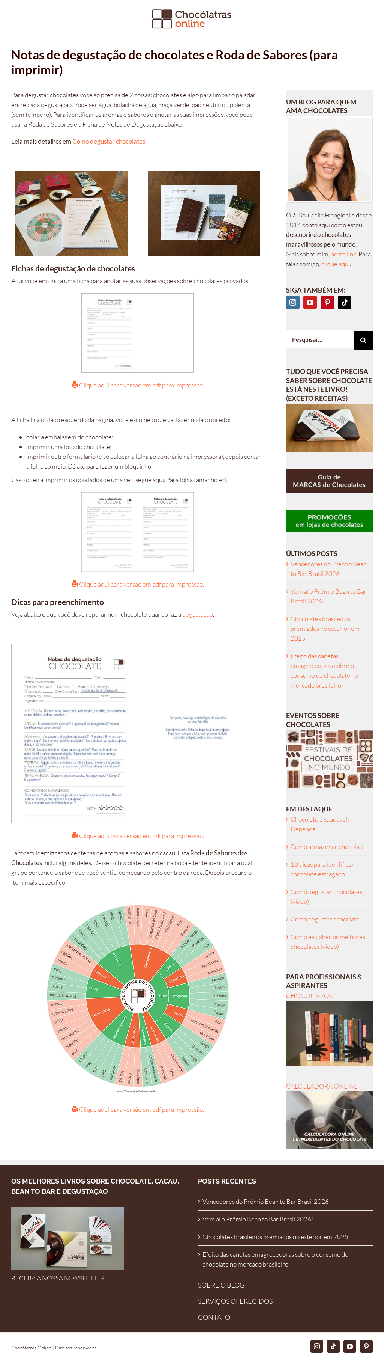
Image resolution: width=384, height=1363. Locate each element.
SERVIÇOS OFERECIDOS (235, 1301)
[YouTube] (310, 302)
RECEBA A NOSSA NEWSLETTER (58, 1278)
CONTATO (214, 1317)
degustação (197, 614)
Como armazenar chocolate (328, 846)
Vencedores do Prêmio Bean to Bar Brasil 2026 (265, 1201)
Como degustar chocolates (108, 141)
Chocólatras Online (31, 1348)
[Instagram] (293, 302)
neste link (343, 254)
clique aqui (335, 264)
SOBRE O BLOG (221, 1285)
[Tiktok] (344, 302)
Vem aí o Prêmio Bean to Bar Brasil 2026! (257, 1219)
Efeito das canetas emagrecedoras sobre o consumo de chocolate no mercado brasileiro (275, 1259)
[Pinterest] (327, 302)
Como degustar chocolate (325, 919)
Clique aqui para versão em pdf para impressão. (141, 385)
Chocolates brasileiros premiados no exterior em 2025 (325, 628)
